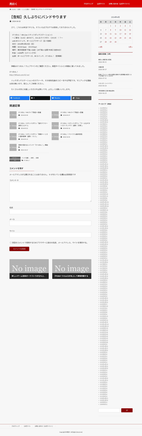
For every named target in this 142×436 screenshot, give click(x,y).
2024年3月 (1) (103, 142)
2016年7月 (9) (103, 284)
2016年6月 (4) (103, 286)
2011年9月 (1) (103, 382)
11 (125, 30)
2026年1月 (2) (103, 118)
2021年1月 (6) (103, 200)
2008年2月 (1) (103, 404)
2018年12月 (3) (104, 242)
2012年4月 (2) (103, 374)
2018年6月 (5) (103, 248)
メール (12, 219)
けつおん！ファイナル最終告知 (71, 134)
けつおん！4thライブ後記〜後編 (29, 112)
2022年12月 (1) (104, 164)
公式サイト (27, 426)
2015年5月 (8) (103, 312)
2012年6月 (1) (103, 370)
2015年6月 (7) (103, 310)
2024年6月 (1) (103, 138)
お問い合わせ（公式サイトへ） (44, 426)
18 (125, 34)
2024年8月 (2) (103, 134)
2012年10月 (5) (104, 368)
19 (130, 34)
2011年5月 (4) (103, 388)
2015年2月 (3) (103, 318)
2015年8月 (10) (104, 306)
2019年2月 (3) (103, 238)
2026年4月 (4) (103, 114)
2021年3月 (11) (104, 196)
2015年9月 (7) (103, 304)
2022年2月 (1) (103, 178)
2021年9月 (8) (103, 186)
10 (120, 30)
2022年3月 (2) (103, 176)
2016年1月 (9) (103, 296)
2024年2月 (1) (103, 144)
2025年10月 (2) (104, 122)
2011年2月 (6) (103, 394)
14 (106, 34)
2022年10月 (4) (104, 168)
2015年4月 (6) (103, 314)
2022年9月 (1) (103, 170)
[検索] (127, 410)
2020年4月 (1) (103, 218)
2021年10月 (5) (104, 184)
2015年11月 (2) (104, 300)
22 (110, 38)
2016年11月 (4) (104, 276)
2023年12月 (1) (104, 146)
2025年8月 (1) (103, 124)
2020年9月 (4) (103, 208)
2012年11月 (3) (104, 366)
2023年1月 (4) (103, 162)
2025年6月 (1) (103, 128)
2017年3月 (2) (103, 272)
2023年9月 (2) (103, 150)
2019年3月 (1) (103, 236)
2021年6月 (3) (103, 190)
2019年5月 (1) (103, 232)
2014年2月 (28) (104, 342)
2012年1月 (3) (103, 376)
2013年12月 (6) (104, 346)
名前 (11, 207)
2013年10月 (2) (104, 350)
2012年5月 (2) (103, 372)
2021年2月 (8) (103, 198)
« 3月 (100, 47)
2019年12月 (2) (104, 226)
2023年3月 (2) (103, 158)
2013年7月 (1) (103, 356)
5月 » (131, 47)
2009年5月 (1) (103, 402)
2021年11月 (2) (104, 182)
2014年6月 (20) (104, 334)
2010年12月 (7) (104, 398)
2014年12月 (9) (104, 322)
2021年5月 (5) (103, 192)
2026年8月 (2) (103, 108)
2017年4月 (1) (103, 270)
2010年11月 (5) (104, 400)
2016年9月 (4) (103, 280)
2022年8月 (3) (103, 172)
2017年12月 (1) (104, 260)
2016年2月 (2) (103, 294)
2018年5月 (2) (103, 250)
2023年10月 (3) (104, 148)
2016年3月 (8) (103, 292)
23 (115, 38)
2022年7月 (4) (103, 174)
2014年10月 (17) (104, 326)
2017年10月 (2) (104, 262)
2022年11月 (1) (104, 166)
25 (125, 38)
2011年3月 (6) (103, 392)
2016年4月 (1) (103, 290)
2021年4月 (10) (104, 194)
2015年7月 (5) (103, 308)
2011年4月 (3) (103, 390)
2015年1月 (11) (104, 320)
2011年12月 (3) (104, 378)
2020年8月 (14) (104, 210)
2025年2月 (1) (103, 132)
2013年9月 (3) (103, 352)
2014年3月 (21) (104, 340)
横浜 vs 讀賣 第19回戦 (104, 59)
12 (130, 30)
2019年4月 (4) (103, 234)
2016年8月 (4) (103, 282)
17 (120, 34)
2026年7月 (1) (103, 110)
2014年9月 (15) (104, 328)
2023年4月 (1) (103, 156)
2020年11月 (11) (104, 204)
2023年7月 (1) (103, 152)
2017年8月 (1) (103, 264)
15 (110, 34)
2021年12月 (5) (104, 180)
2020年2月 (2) (103, 222)
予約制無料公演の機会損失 (106, 91)
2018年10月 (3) (104, 244)
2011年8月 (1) (103, 384)
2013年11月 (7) (104, 348)
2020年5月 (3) (103, 216)
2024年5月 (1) (103, 140)
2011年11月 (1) (104, 380)
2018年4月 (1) (103, 252)
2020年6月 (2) (103, 214)
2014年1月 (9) (103, 344)
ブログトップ (16, 426)
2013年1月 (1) (103, 362)
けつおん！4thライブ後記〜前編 (71, 112)
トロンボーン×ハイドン (105, 83)
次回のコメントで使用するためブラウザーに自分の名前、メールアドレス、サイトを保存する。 (50, 242)
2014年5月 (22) (104, 336)
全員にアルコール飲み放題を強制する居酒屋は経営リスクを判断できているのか (115, 75)
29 (110, 42)
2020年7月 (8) (103, 212)
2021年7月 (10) (104, 188)
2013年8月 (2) (103, 354)
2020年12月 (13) (104, 202)
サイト (12, 231)
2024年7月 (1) (103, 136)
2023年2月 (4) (103, 160)
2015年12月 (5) (104, 298)
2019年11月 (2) (104, 228)
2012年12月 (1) (104, 364)
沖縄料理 (101, 67)
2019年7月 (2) (103, 230)
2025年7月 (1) (103, 126)
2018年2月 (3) (103, 256)
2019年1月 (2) (103, 240)
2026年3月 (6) (103, 116)
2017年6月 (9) (103, 268)
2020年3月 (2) (103, 220)
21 (106, 38)
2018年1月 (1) (103, 258)
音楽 (37, 158)
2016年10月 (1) (104, 278)
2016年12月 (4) (104, 274)
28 (106, 42)
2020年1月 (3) (103, 224)
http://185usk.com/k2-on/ (19, 75)
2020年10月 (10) (104, 206)
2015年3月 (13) (104, 316)
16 (115, 34)
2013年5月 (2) (103, 358)
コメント (14, 180)
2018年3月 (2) (103, 254)
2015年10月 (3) (104, 302)
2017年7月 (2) (103, 266)
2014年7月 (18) (104, 332)
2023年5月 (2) (103, 154)
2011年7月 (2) (103, 386)
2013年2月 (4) (103, 360)
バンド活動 (25, 158)
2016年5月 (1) (103, 288)
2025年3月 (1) (103, 130)
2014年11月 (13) (104, 324)
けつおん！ (27, 160)
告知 (32, 158)
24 (120, 38)
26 (130, 38)
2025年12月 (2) (104, 120)
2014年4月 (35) (104, 338)
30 (115, 42)
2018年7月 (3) (103, 246)
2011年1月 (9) (103, 396)
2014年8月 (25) (104, 330)
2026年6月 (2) (103, 112)
